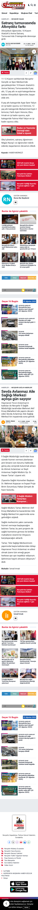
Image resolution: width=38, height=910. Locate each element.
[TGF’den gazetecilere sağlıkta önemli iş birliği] (28, 635)
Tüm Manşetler (9, 860)
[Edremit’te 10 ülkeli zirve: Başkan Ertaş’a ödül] (10, 257)
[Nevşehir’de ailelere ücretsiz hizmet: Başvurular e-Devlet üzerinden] (28, 219)
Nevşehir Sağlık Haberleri (21, 387)
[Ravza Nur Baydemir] (7, 199)
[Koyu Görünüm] (29, 5)
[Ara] (32, 5)
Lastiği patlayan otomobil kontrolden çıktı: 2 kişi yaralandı (9, 227)
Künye (5, 878)
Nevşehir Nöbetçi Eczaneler (14, 849)
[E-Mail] (15, 202)
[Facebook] (9, 842)
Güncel (4, 13)
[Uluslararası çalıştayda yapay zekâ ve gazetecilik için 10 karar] (28, 239)
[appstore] (19, 884)
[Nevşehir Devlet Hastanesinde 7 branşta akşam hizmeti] (28, 653)
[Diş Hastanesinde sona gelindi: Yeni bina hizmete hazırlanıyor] (10, 635)
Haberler (5, 19)
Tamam (26, 907)
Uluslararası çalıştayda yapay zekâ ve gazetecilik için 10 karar (28, 247)
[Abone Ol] (35, 73)
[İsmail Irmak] (7, 615)
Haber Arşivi (8, 865)
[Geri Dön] (6, 904)
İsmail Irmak (18, 614)
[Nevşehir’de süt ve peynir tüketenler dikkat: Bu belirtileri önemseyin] (10, 653)
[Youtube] (21, 842)
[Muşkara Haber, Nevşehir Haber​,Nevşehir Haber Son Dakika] (13, 5)
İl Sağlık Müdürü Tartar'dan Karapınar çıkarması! (9, 681)
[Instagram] (17, 842)
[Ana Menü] (35, 5)
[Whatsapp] (29, 842)
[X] (13, 842)
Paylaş (6, 72)
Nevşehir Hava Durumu (12, 851)
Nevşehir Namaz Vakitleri (13, 853)
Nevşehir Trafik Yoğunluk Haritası (16, 856)
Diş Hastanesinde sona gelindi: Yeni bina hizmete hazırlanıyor (9, 643)
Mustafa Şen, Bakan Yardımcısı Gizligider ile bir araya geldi (28, 265)
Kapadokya (14, 13)
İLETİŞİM (6, 871)
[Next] (25, 842)
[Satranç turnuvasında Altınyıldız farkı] (19, 59)
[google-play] (19, 890)
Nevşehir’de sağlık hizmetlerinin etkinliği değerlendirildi (27, 681)
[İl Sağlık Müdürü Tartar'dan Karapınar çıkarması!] (10, 673)
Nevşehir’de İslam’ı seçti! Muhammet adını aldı (9, 247)
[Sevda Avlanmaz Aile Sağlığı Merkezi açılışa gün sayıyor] (19, 436)
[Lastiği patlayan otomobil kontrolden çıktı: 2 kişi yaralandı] (10, 219)
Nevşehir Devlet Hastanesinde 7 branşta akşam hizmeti (28, 661)
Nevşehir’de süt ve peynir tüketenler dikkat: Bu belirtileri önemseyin (8, 662)
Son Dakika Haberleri (11, 863)
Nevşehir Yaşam (17, 19)
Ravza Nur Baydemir (21, 198)
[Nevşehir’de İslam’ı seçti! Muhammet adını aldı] (10, 239)
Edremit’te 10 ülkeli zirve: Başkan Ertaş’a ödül (9, 265)
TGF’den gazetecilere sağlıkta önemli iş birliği (28, 642)
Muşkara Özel (26, 13)
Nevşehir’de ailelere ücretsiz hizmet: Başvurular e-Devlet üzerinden (26, 227)
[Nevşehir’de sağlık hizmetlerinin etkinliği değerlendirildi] (28, 673)
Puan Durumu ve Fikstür (12, 858)
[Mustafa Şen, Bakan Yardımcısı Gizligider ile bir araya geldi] (28, 257)
